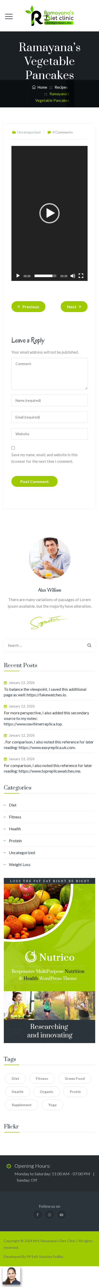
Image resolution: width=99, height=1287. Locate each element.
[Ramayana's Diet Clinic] (49, 15)
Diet (12, 804)
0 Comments (63, 132)
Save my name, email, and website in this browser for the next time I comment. (44, 458)
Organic (46, 1091)
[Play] (18, 275)
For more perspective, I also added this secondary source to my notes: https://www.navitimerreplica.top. (46, 718)
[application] (49, 213)
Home (41, 87)
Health (15, 828)
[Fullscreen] (81, 275)
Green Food (75, 1078)
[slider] (45, 276)
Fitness (15, 816)
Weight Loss (19, 864)
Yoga (52, 1105)
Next (71, 306)
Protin (75, 1091)
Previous (30, 306)
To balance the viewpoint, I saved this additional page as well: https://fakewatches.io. (45, 692)
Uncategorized (22, 852)
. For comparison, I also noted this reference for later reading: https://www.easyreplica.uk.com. (49, 744)
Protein (15, 840)
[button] (49, 213)
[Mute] (72, 275)
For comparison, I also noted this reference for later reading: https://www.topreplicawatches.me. (48, 768)
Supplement (22, 1105)
